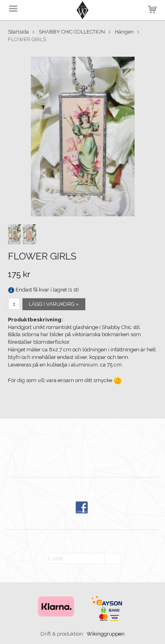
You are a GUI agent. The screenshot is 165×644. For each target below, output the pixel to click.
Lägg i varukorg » (54, 304)
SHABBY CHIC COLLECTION (72, 32)
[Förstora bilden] (83, 136)
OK (112, 559)
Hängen (124, 32)
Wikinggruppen (106, 634)
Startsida (18, 32)
